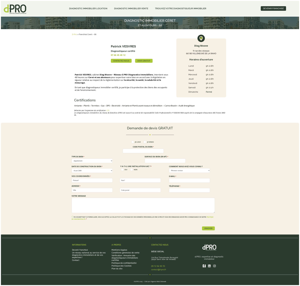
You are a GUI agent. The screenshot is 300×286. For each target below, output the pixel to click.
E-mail (172, 176)
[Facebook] (204, 265)
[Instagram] (214, 265)
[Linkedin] (209, 265)
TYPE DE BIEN (78, 157)
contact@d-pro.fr (158, 269)
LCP (107, 110)
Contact (75, 260)
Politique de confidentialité (124, 263)
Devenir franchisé (80, 250)
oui (125, 169)
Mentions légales (119, 250)
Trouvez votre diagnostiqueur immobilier (180, 8)
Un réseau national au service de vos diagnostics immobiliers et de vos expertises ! (89, 255)
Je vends (150, 142)
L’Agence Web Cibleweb (158, 281)
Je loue (138, 142)
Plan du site (117, 269)
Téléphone (174, 186)
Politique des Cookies (121, 266)
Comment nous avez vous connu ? (186, 166)
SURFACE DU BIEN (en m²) (156, 157)
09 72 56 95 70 (158, 266)
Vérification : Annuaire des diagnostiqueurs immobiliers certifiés (125, 257)
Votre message (79, 196)
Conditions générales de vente (125, 253)
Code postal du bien (143, 147)
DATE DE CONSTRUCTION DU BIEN (87, 166)
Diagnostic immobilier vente (131, 8)
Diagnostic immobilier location (88, 8)
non (135, 169)
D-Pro (74, 34)
